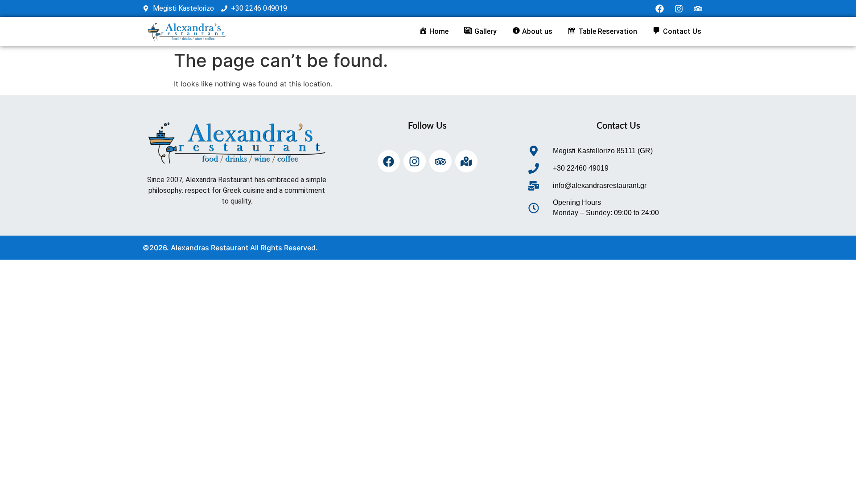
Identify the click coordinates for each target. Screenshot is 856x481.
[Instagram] (679, 8)
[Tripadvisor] (698, 8)
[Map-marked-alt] (466, 161)
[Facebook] (659, 8)
